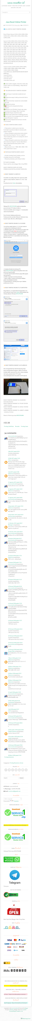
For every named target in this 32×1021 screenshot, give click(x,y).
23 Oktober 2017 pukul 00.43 (15, 531)
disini (14, 183)
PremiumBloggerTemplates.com (16, 1011)
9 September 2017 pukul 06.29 (15, 514)
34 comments (25, 25)
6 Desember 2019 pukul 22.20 (15, 736)
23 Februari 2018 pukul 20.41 (15, 629)
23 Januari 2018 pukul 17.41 (14, 562)
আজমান (9, 711)
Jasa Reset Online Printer (16, 22)
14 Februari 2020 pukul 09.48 (15, 745)
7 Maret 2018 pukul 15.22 (14, 658)
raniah (9, 738)
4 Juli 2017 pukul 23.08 (13, 472)
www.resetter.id (16, 2)
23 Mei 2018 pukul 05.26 (14, 700)
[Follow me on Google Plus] (12, 769)
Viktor (9, 460)
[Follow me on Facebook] (5, 769)
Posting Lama (24, 426)
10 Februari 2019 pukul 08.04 (15, 723)
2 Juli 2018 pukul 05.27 (13, 709)
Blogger (26, 1008)
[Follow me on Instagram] (22, 769)
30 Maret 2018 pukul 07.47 (14, 680)
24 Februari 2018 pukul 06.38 (15, 649)
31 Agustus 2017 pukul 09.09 (15, 497)
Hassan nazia (11, 516)
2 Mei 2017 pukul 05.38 (13, 451)
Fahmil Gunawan (12, 731)
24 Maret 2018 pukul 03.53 (14, 673)
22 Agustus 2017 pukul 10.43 (15, 489)
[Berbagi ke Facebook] (9, 423)
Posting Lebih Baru (9, 426)
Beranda (17, 426)
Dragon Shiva (11, 651)
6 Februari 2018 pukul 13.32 (15, 603)
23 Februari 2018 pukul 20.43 (15, 636)
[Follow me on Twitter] (9, 769)
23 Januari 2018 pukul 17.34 (14, 555)
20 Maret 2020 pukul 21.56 (14, 755)
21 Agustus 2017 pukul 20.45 (15, 482)
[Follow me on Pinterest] (16, 769)
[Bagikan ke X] (7, 423)
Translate (16, 801)
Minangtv (10, 525)
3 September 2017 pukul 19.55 (15, 506)
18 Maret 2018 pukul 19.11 (14, 666)
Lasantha (24, 1009)
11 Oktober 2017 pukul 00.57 (15, 523)
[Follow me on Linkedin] (19, 769)
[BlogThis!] (6, 423)
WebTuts (12, 1009)
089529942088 (13, 206)
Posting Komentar (9, 757)
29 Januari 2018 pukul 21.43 (15, 579)
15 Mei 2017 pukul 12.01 (14, 458)
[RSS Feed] (26, 769)
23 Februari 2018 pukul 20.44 (15, 642)
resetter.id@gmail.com (14, 791)
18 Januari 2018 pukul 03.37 (15, 538)
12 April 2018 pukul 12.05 (14, 692)
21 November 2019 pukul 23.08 (15, 729)
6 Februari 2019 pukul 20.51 (15, 716)
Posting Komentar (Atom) (16, 763)
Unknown (10, 473)
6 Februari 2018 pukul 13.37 (15, 620)
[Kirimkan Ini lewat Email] (4, 423)
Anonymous (11, 702)
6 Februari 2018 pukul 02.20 (15, 586)
